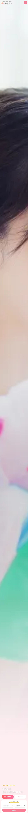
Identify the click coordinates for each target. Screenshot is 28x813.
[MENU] (25, 2)
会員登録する (7, 797)
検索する (14, 810)
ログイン (20, 797)
